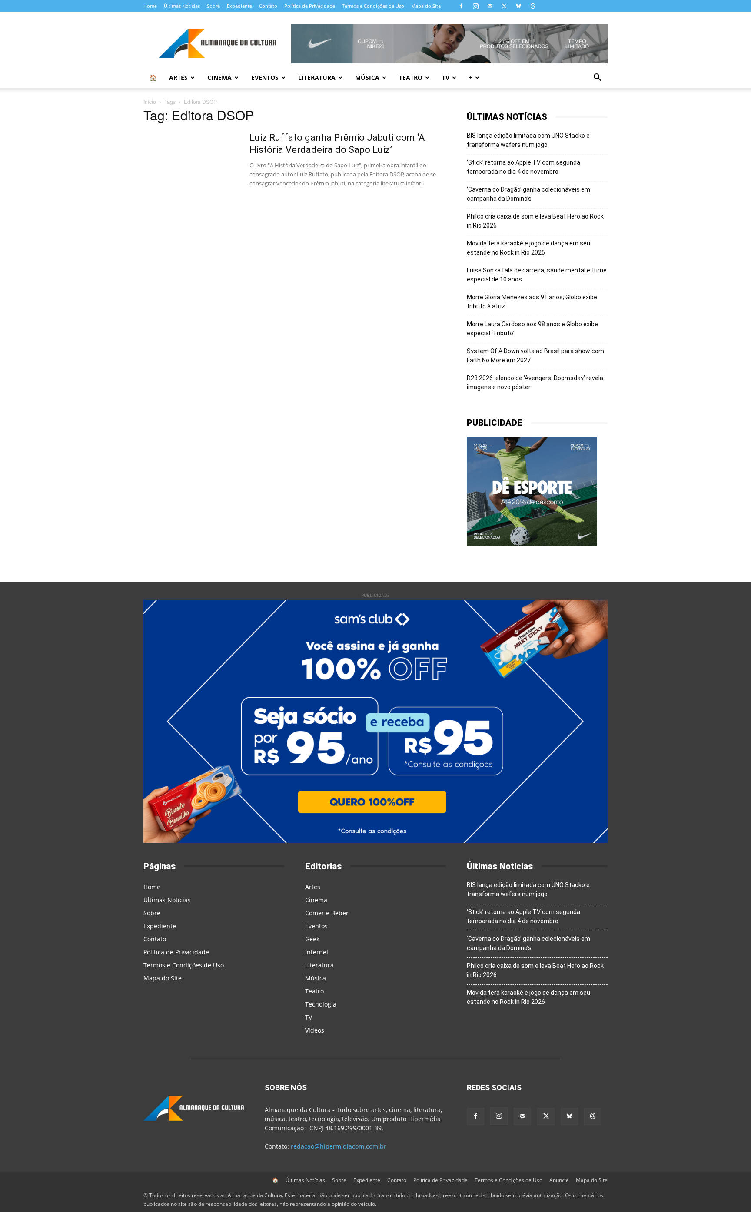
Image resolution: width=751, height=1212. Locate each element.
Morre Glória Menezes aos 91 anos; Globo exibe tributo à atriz (532, 302)
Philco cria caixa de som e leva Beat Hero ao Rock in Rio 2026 (535, 221)
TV (445, 77)
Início (149, 101)
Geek (312, 939)
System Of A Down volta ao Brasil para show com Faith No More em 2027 (535, 356)
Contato (268, 6)
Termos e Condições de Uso (373, 6)
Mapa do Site (426, 6)
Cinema (219, 77)
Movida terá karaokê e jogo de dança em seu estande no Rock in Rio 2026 (528, 248)
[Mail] (489, 6)
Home (150, 6)
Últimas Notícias (182, 6)
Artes (178, 77)
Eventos (265, 77)
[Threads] (532, 6)
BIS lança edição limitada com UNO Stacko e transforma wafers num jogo (528, 140)
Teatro (410, 77)
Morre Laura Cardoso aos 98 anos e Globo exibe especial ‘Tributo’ (532, 329)
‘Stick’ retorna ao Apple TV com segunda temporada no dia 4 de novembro (523, 167)
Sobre (213, 6)
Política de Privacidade (309, 6)
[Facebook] (461, 6)
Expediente (239, 6)
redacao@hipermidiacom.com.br (338, 1146)
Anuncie (559, 1180)
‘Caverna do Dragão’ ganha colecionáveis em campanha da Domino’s (528, 194)
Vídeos (314, 1030)
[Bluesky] (518, 6)
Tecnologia (320, 1004)
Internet (317, 952)
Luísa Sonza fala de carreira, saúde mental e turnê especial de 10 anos (537, 275)
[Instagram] (475, 6)
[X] (504, 6)
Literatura (317, 77)
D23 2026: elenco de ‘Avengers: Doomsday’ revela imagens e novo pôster (535, 382)
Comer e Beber (327, 913)
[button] (597, 78)
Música (367, 77)
